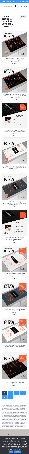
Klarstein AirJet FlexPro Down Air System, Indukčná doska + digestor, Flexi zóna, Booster (14, 275)
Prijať (11, 451)
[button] (15, 6)
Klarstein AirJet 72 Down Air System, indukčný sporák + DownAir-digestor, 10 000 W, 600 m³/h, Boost (14, 96)
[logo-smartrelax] (7, 6)
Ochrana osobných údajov (8, 435)
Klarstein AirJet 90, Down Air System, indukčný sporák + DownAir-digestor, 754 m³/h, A (14, 239)
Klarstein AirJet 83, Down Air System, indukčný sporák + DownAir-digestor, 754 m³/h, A (14, 132)
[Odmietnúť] (27, 445)
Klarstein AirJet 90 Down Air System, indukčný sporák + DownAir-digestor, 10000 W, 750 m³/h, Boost (14, 167)
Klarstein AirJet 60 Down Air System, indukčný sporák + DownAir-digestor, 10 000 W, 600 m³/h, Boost (14, 60)
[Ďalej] (11, 397)
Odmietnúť (17, 451)
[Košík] (26, 6)
